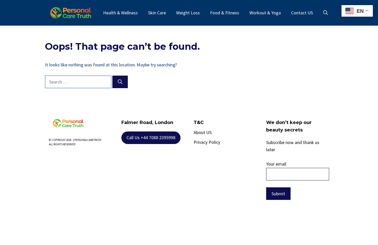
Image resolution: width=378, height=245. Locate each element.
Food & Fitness (224, 13)
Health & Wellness (120, 13)
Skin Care (157, 13)
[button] (325, 13)
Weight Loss (188, 13)
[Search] (120, 82)
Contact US (302, 13)
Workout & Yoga (265, 13)
